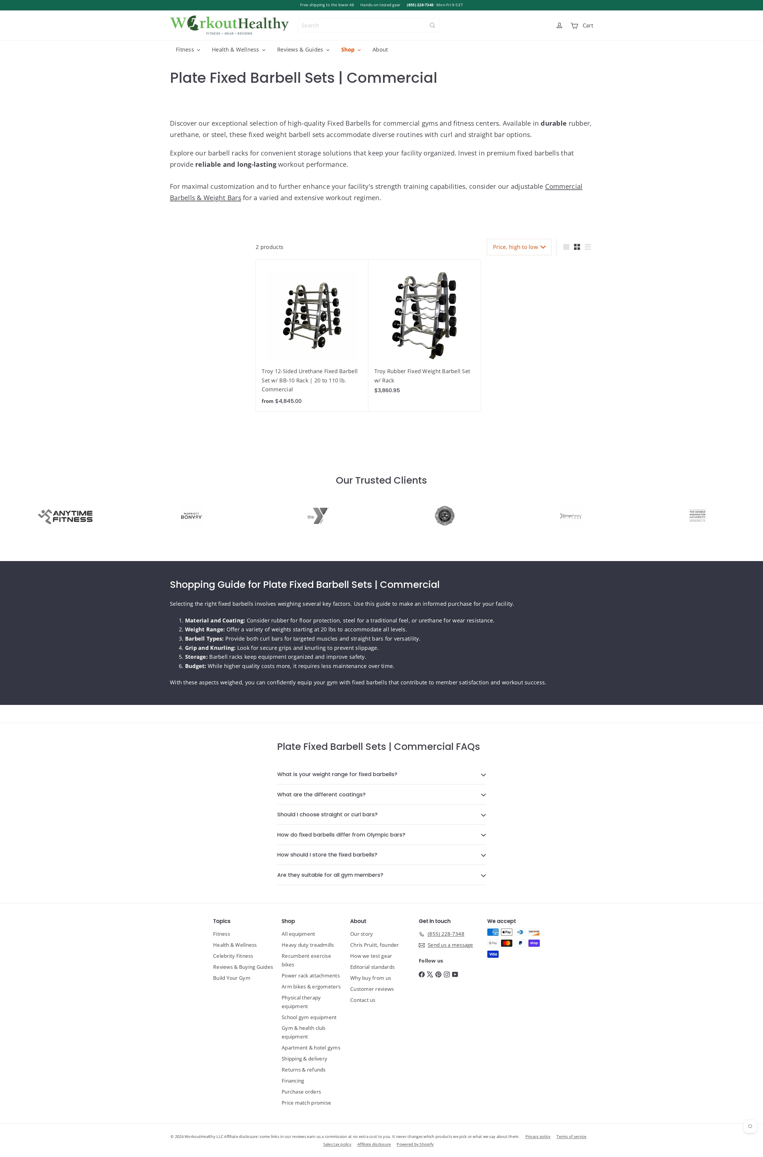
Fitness (186, 49)
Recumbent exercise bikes (306, 960)
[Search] (432, 25)
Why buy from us (370, 977)
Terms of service (571, 1136)
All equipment (298, 933)
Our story (361, 933)
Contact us (363, 999)
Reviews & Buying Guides (243, 966)
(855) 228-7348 (420, 4)
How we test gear (371, 955)
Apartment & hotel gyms (311, 1047)
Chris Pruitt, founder (374, 944)
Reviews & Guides (301, 49)
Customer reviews (372, 988)
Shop (348, 49)
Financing (293, 1080)
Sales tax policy (337, 1144)
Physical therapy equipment (301, 1002)
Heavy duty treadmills (308, 944)
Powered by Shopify (415, 1144)
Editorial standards (372, 966)
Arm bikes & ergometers (311, 986)
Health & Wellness (236, 49)
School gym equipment (309, 1017)
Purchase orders (301, 1091)
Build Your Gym (231, 977)
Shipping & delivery (304, 1058)
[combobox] (369, 25)
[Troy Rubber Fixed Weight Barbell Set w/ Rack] (424, 330)
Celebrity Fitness (233, 955)
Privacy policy (538, 1136)
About (380, 49)
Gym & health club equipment (303, 1032)
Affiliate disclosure (374, 1144)
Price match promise (306, 1102)
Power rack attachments (311, 975)
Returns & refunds (304, 1069)
